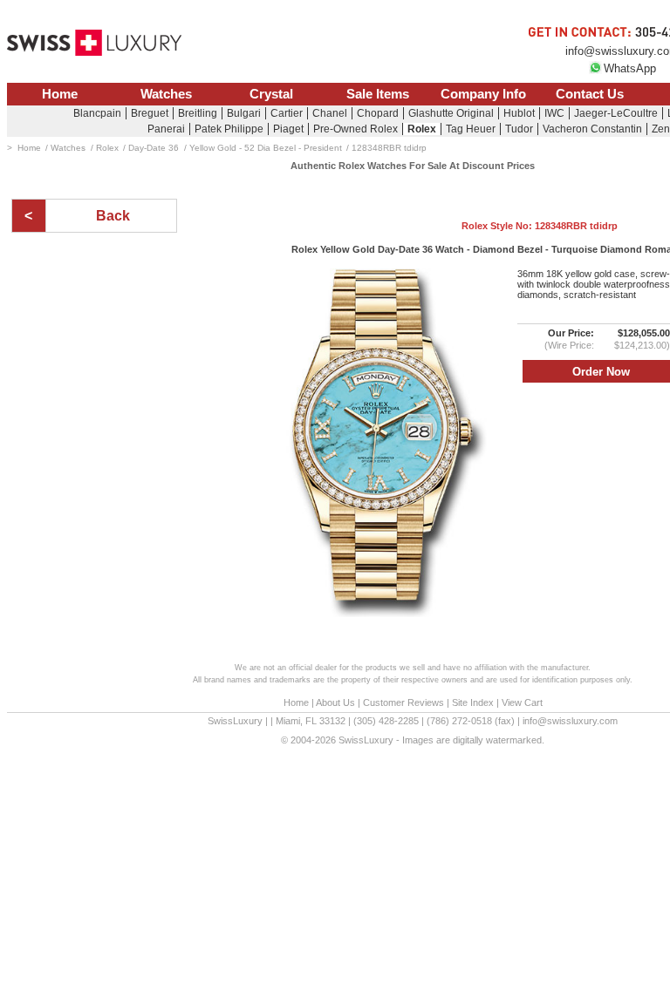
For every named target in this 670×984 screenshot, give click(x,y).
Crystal (271, 94)
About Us (335, 702)
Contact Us (590, 94)
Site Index (473, 702)
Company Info (483, 94)
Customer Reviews (403, 702)
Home (60, 94)
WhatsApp (630, 68)
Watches (166, 94)
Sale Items (377, 94)
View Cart (522, 702)
